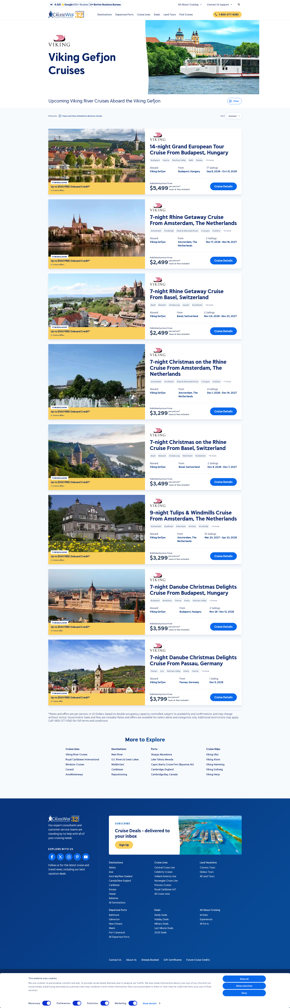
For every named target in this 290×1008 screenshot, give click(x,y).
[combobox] (234, 116)
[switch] (77, 1003)
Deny (244, 993)
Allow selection (244, 985)
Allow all (244, 978)
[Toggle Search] (239, 4)
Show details (149, 1003)
